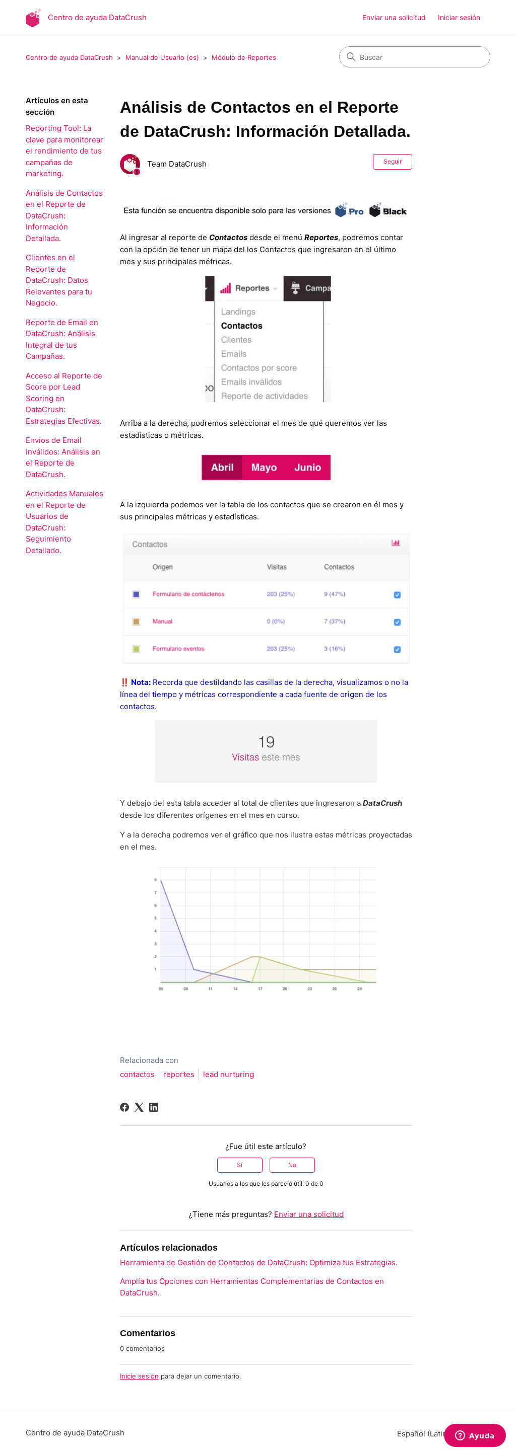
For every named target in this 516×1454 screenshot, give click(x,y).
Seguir (392, 161)
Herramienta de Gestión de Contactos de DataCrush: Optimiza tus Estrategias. (259, 1262)
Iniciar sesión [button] (459, 17)
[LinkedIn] (153, 1107)
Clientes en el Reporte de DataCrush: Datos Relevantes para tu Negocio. (59, 280)
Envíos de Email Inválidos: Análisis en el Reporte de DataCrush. (63, 457)
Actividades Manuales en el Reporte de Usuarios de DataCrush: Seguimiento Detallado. (64, 522)
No (292, 1165)
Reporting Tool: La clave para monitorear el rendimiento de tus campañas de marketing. (64, 150)
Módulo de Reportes (244, 57)
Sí (239, 1165)
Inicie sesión (139, 1376)
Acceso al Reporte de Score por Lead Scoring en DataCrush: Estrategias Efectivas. (64, 398)
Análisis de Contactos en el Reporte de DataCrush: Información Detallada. (64, 215)
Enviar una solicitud (394, 17)
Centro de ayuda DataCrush (69, 57)
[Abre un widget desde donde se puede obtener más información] (475, 1436)
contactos (137, 1074)
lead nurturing (228, 1074)
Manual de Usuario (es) (162, 57)
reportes (179, 1074)
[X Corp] (139, 1107)
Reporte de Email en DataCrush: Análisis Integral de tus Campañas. (62, 339)
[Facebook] (124, 1107)
